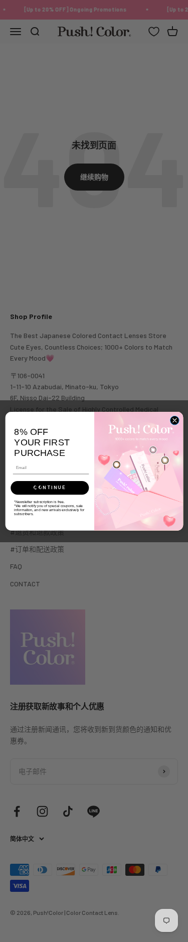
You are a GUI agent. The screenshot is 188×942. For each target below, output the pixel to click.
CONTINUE (50, 487)
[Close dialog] (174, 420)
